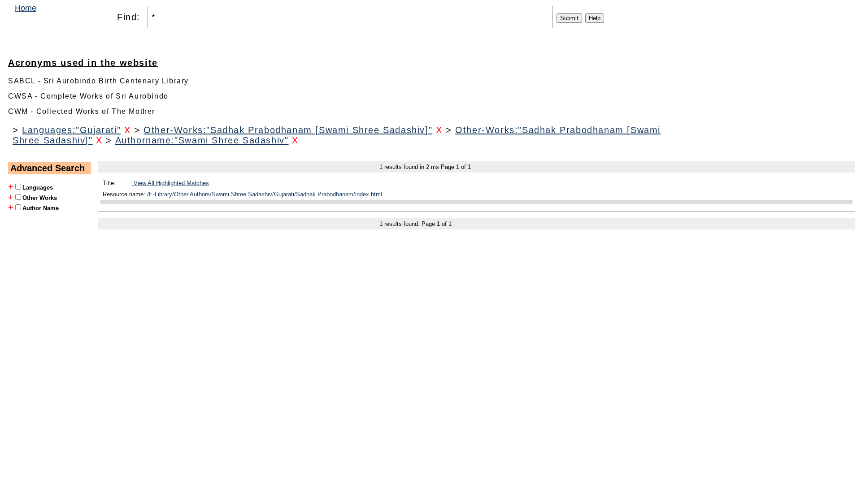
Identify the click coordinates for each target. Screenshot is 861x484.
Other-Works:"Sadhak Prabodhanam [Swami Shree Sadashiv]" (288, 130)
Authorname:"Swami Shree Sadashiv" (202, 140)
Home (25, 8)
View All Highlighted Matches (170, 183)
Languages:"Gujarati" (71, 130)
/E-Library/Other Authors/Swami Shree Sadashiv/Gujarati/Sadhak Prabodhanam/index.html (264, 194)
